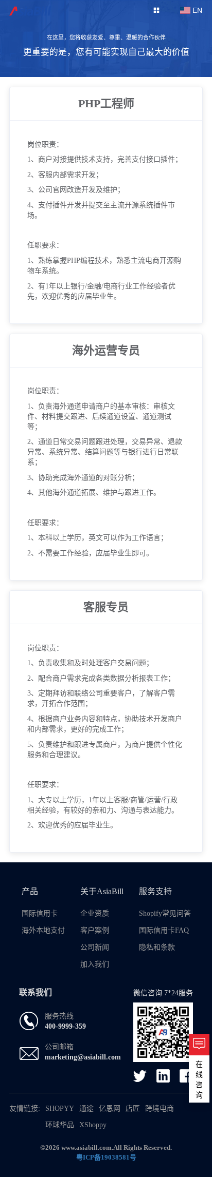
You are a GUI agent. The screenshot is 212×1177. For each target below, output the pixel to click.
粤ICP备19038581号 (106, 1157)
